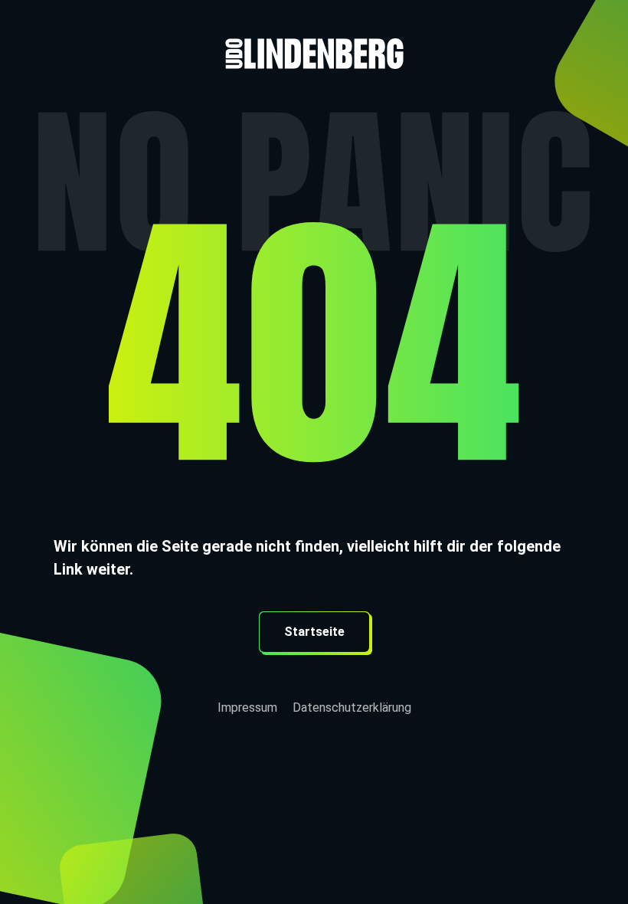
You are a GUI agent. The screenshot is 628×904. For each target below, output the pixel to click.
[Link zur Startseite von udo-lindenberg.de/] (314, 34)
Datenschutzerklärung (352, 707)
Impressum (247, 707)
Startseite (314, 631)
